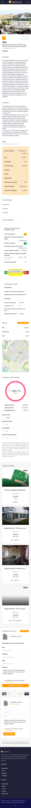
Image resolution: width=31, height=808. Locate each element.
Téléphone (5, 654)
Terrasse (6, 212)
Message (4, 667)
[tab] (4, 38)
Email (3, 660)
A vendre (4, 42)
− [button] (4, 344)
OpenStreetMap (21, 371)
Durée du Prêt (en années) (9, 434)
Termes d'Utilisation (9, 682)
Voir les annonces (24, 631)
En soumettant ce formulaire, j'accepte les (14, 681)
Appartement (5, 783)
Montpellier (5, 768)
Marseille (4, 773)
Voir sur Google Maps (23, 322)
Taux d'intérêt (6, 428)
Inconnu (4, 791)
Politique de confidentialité (18, 802)
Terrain (4, 788)
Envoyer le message (9, 734)
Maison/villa (5, 793)
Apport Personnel (7, 421)
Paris (3, 770)
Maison (4, 786)
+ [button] (4, 342)
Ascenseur (6, 204)
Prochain (20, 693)
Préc (9, 693)
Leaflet (16, 371)
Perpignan (4, 775)
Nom (3, 647)
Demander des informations (15, 685)
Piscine (6, 208)
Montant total (6, 414)
